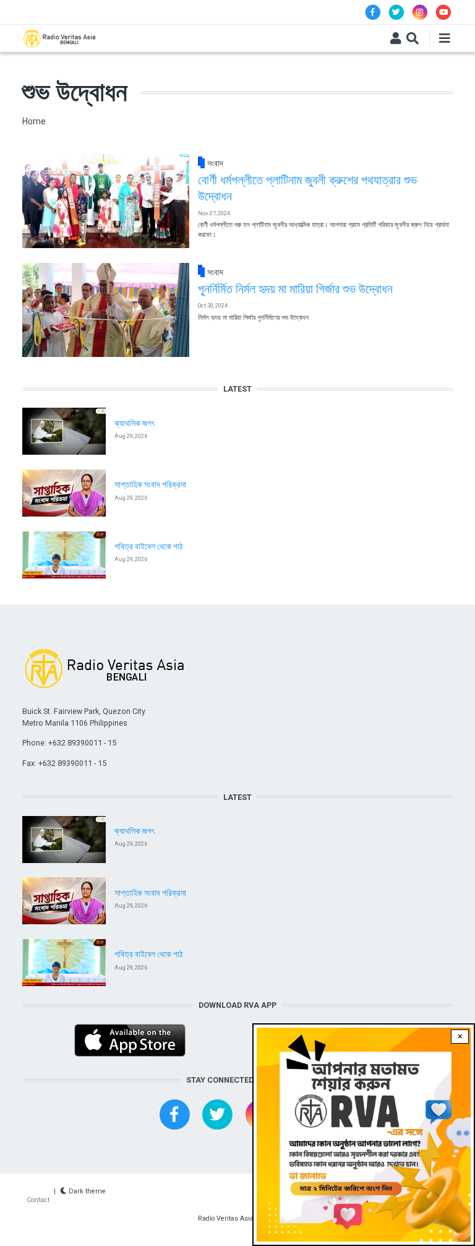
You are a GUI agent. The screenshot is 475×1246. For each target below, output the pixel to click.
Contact (38, 1200)
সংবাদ (215, 163)
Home (34, 121)
